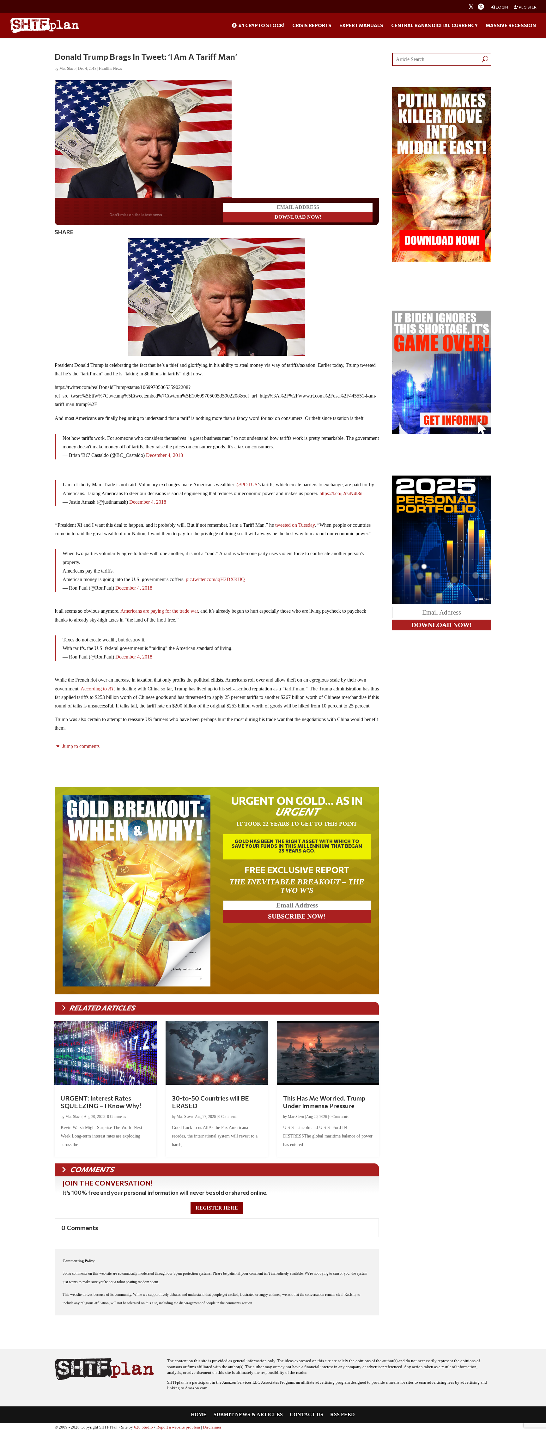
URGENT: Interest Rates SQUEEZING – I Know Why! (101, 1101)
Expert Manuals (361, 25)
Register (527, 7)
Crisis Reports (311, 25)
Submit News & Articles (248, 1414)
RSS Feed (342, 1414)
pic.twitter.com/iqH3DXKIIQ (215, 579)
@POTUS (247, 484)
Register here (217, 1208)
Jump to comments (80, 746)
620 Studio (143, 1427)
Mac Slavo (67, 68)
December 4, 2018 (164, 455)
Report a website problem (178, 1427)
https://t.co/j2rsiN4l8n (340, 493)
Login (501, 7)
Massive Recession (511, 25)
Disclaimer (212, 1427)
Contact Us (306, 1414)
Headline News (110, 68)
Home (199, 1414)
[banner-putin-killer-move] (441, 260)
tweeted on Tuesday (295, 525)
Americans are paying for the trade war (159, 611)
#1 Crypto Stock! (260, 25)
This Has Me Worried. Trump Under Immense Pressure (324, 1101)
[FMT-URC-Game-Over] (441, 432)
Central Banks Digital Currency (434, 25)
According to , (98, 688)
